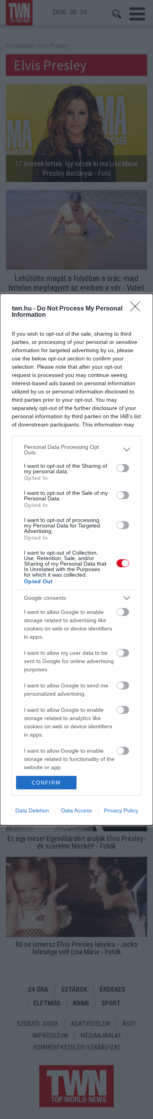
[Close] (137, 308)
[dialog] (76, 559)
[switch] (123, 468)
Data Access (76, 810)
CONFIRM (46, 783)
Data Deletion (32, 810)
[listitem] (76, 449)
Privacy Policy (121, 810)
